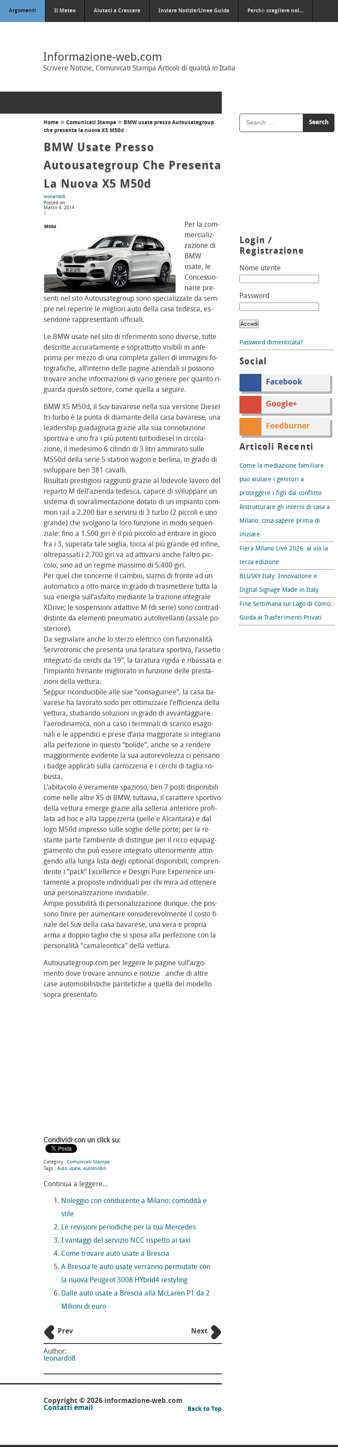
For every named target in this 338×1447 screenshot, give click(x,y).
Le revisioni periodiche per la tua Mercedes (128, 1227)
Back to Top (204, 1409)
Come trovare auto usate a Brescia (115, 1254)
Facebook (284, 383)
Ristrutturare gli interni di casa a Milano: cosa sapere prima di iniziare (284, 521)
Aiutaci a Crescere (117, 11)
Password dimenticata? (271, 343)
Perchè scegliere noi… (275, 11)
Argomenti (22, 11)
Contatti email (68, 1408)
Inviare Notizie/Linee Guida (193, 11)
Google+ (281, 405)
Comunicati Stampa (91, 123)
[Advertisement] (133, 1068)
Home (51, 123)
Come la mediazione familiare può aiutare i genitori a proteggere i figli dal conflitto (281, 480)
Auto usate (69, 1168)
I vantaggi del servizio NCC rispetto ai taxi (126, 1240)
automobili (95, 1168)
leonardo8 (54, 197)
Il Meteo (65, 11)
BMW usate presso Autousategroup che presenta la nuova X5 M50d (132, 166)
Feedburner (288, 427)
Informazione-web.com (102, 58)
